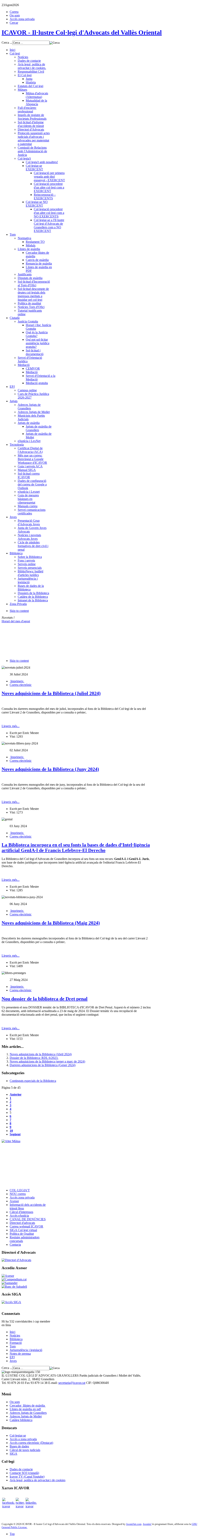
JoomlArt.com (133, 1524)
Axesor (14, 1201)
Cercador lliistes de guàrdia (28, 1405)
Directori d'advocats (22, 1223)
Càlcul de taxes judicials (25, 1450)
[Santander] (10, 1283)
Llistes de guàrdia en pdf (25, 1409)
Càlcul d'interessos (21, 1212)
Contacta (15, 1244)
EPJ (12, 1357)
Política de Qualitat (22, 1233)
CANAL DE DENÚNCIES (28, 1219)
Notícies (15, 1335)
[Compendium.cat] (14, 1279)
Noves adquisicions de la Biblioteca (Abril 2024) (41, 1054)
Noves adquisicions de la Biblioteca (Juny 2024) (50, 769)
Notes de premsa (20, 1353)
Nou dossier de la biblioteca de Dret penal (45, 998)
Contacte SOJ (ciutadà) (24, 1473)
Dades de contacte (21, 1469)
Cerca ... (7, 42)
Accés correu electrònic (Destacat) (31, 1442)
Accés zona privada (22, 19)
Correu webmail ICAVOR (26, 1226)
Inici (12, 1332)
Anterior (16, 1094)
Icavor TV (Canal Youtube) (27, 1476)
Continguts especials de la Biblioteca (33, 1080)
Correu (14, 11)
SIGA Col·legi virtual (23, 1230)
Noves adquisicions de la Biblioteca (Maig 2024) (51, 923)
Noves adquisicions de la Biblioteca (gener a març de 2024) (47, 1061)
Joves (13, 1361)
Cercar (14, 22)
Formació (16, 1342)
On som (15, 15)
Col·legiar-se (18, 1435)
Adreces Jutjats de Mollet (26, 1416)
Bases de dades (19, 1446)
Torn (13, 1346)
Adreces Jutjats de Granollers (28, 1412)
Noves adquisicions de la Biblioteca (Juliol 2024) (51, 693)
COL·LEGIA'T (20, 1190)
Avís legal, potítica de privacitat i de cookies (37, 1480)
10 (11, 1130)
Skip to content (19, 610)
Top (12, 1534)
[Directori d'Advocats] (16, 1260)
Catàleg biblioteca (21, 1420)
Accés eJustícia (19, 1215)
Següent (15, 1134)
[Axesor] (8, 1275)
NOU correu (18, 1194)
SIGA (13, 1453)
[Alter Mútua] (11, 1141)
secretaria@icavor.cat (71, 1382)
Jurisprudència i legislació (26, 1350)
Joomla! (147, 1524)
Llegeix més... (11, 726)
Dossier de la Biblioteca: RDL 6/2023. (34, 1058)
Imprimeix (17, 681)
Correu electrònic (21, 685)
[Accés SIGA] (11, 1302)
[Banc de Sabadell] (14, 1286)
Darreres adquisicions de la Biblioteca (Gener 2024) (42, 1065)
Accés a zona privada (23, 1439)
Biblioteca (16, 1339)
